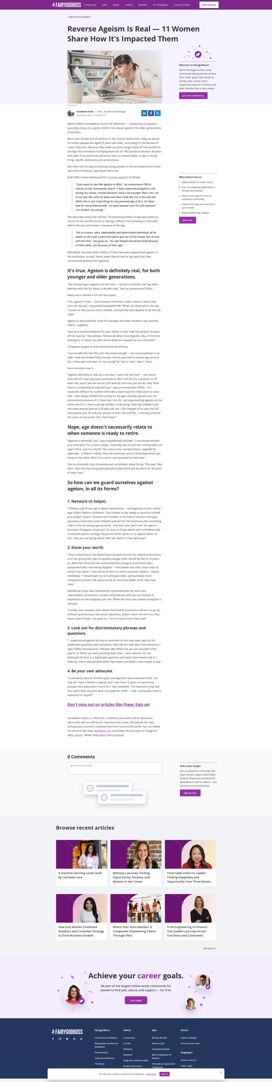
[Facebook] (53, 1039)
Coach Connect (182, 4)
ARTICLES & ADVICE (80, 17)
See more (208, 948)
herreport (100, 735)
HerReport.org (102, 730)
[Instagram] (60, 1039)
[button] (144, 113)
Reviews (142, 4)
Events (128, 4)
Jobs (104, 4)
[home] (66, 5)
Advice (116, 4)
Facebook (117, 735)
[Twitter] (67, 1039)
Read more (151, 1074)
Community (90, 4)
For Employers (160, 4)
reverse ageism (118, 177)
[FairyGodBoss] (67, 1032)
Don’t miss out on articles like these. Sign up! (108, 704)
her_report (76, 735)
